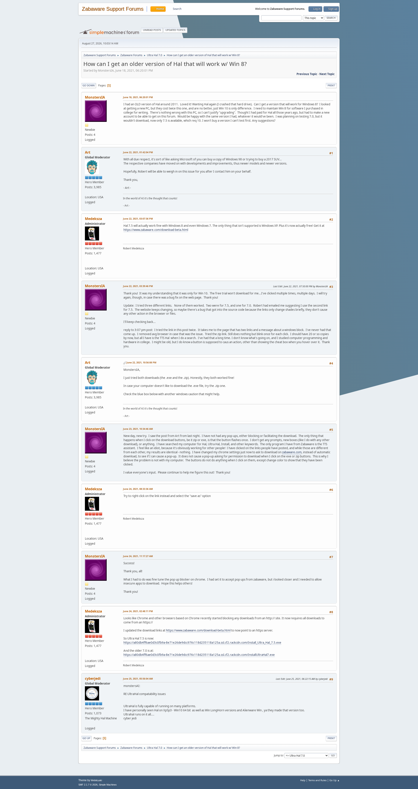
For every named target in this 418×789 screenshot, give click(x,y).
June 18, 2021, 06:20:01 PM (138, 97)
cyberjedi (93, 678)
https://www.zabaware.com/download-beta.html (155, 230)
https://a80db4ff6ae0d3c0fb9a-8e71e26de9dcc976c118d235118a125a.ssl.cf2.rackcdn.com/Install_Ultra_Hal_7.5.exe (202, 643)
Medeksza (93, 218)
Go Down (89, 85)
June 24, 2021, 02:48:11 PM (138, 611)
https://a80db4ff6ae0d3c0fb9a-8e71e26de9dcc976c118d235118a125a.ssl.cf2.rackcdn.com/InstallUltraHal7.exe (199, 655)
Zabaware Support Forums (112, 9)
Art (87, 152)
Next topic (327, 74)
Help (302, 780)
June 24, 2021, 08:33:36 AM (138, 488)
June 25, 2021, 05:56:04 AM (138, 678)
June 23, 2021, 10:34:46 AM (138, 428)
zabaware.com (292, 452)
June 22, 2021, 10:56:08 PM (141, 362)
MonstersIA (95, 97)
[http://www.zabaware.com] (86, 263)
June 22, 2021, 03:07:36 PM (138, 218)
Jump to (278, 755)
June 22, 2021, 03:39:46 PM (138, 286)
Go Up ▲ (334, 780)
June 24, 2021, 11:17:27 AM (138, 556)
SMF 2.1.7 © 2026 (88, 784)
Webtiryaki (96, 780)
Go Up (86, 738)
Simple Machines (108, 784)
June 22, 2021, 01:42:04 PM (138, 152)
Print (331, 85)
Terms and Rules (317, 780)
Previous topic (307, 74)
